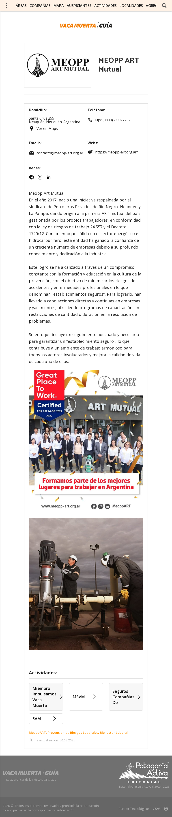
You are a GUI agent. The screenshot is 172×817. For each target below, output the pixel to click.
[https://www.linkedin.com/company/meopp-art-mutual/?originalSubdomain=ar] (50, 177)
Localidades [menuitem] (131, 5)
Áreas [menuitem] (21, 5)
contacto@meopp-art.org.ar (60, 153)
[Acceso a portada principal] (86, 25)
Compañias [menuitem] (40, 5)
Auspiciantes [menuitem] (79, 5)
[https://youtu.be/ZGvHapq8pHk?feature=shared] (55, 178)
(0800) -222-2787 (117, 120)
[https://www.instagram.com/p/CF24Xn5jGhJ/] (41, 177)
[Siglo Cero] (166, 807)
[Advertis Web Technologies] (157, 807)
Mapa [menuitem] (59, 5)
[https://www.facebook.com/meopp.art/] (33, 177)
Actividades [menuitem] (105, 5)
